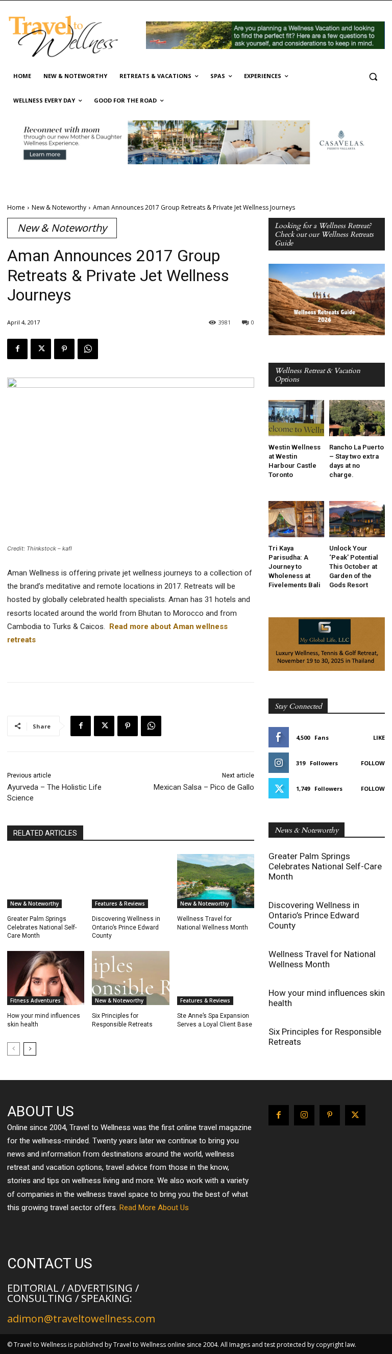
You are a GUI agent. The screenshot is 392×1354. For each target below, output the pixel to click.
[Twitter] (41, 349)
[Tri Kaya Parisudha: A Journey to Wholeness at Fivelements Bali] (296, 519)
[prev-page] (13, 1049)
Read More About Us (154, 1207)
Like (379, 737)
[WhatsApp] (88, 349)
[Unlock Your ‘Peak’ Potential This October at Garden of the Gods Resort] (357, 519)
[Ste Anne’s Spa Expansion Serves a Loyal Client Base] (215, 978)
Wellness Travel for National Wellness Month (322, 959)
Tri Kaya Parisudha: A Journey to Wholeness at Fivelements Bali (294, 566)
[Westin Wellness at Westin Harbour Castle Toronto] (296, 418)
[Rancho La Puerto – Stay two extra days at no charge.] (357, 418)
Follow (373, 763)
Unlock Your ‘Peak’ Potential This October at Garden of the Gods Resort (353, 566)
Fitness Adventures (35, 1000)
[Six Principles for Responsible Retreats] (130, 978)
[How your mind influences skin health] (45, 978)
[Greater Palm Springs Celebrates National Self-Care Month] (45, 881)
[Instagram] (304, 1115)
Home (16, 207)
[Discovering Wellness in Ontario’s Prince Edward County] (130, 881)
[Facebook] (17, 349)
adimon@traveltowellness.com (81, 1318)
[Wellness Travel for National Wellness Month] (215, 881)
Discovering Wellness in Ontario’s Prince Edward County (126, 927)
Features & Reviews (120, 903)
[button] (373, 76)
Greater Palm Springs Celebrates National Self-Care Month (42, 927)
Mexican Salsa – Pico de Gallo (204, 787)
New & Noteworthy (59, 207)
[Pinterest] (64, 349)
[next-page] (29, 1049)
